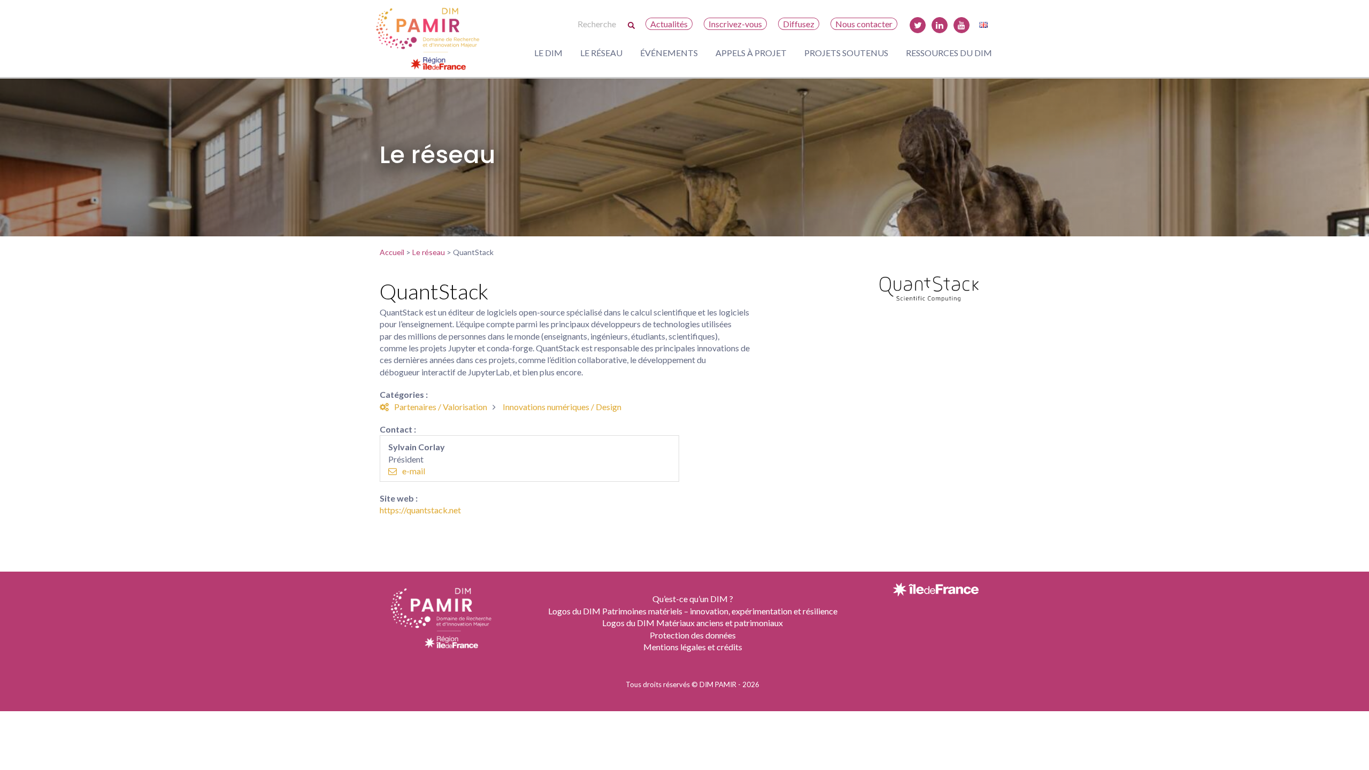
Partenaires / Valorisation (440, 407)
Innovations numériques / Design (562, 407)
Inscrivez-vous (735, 24)
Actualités (669, 24)
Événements (669, 53)
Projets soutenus (846, 53)
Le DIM (548, 53)
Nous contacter (864, 24)
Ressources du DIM (949, 53)
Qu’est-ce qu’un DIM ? (692, 599)
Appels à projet (751, 53)
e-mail (413, 471)
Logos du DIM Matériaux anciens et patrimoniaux (692, 623)
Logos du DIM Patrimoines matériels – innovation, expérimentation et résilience (692, 611)
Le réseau (601, 53)
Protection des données (693, 635)
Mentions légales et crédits (692, 647)
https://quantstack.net (420, 510)
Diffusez (798, 24)
